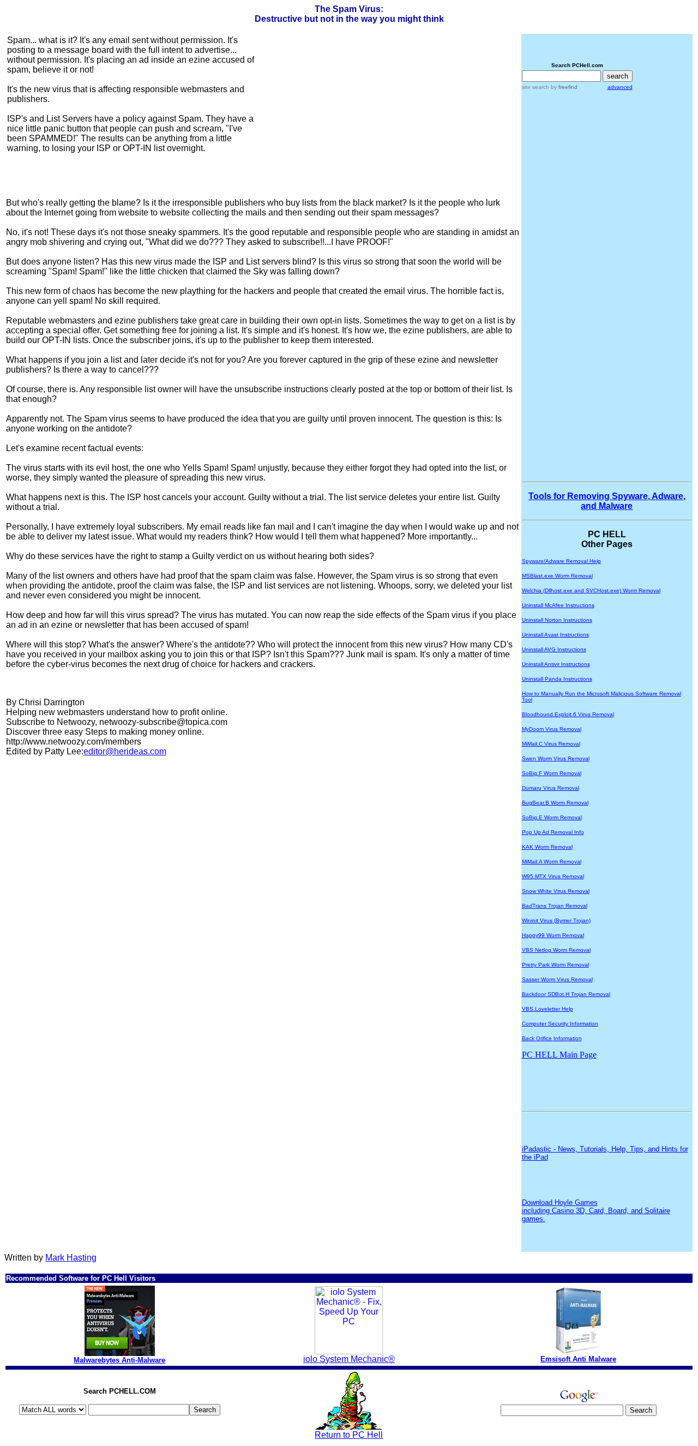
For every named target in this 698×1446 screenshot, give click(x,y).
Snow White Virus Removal (555, 891)
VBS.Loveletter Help (547, 1009)
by (563, 87)
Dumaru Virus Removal (550, 788)
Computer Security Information (560, 1024)
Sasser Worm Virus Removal (557, 979)
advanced (620, 87)
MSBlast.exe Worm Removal (557, 576)
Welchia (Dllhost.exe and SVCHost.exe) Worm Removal (591, 590)
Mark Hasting (71, 1257)
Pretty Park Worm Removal (555, 965)
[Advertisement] (355, 111)
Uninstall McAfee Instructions (558, 605)
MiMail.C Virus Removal (551, 744)
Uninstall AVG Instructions (554, 649)
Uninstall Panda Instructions (557, 679)
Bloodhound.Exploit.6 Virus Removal (568, 714)
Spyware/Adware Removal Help (561, 561)
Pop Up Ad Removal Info (553, 832)
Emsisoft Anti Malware (578, 1359)
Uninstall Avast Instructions (555, 635)
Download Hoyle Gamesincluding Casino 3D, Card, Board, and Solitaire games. (596, 1210)
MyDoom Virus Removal (551, 729)
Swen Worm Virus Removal (555, 758)
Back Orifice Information (552, 1038)
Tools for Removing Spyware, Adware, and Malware (606, 501)
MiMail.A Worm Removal (551, 862)
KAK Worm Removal (547, 847)
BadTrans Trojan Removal (554, 906)
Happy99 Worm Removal (553, 935)
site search (535, 87)
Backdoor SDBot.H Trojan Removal (566, 994)
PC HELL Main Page (559, 1054)
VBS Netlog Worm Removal (556, 950)
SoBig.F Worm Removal (551, 773)
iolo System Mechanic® (349, 1359)
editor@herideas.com (124, 751)
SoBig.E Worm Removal (552, 817)
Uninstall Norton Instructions (557, 620)
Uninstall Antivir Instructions (556, 664)
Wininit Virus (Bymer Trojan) (556, 920)
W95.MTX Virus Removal (553, 876)
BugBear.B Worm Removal (555, 803)
